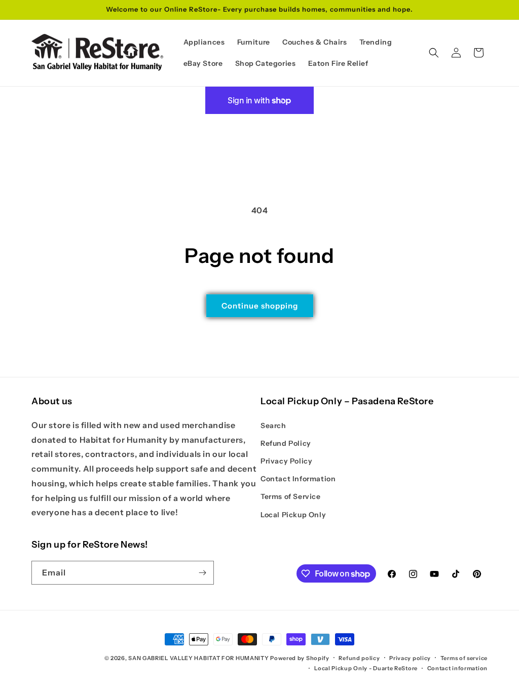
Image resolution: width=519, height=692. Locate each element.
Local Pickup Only (293, 514)
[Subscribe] (202, 573)
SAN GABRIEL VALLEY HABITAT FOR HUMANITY (198, 658)
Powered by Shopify (299, 658)
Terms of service (464, 658)
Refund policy (359, 658)
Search (273, 425)
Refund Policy (286, 443)
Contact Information (298, 478)
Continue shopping (259, 306)
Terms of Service (291, 496)
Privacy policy (410, 658)
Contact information (457, 668)
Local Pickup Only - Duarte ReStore (366, 668)
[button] (434, 53)
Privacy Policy (286, 461)
